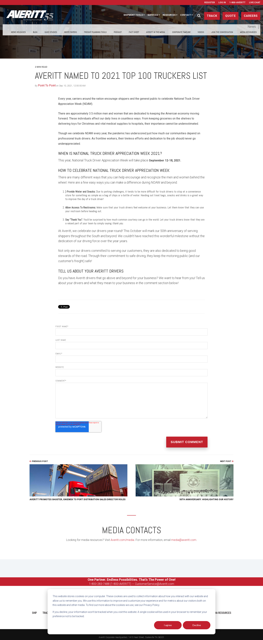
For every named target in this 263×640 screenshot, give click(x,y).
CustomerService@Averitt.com (154, 584)
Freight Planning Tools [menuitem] (95, 32)
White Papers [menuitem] (70, 32)
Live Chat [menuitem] (254, 2)
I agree (168, 625)
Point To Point (47, 85)
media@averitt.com (183, 540)
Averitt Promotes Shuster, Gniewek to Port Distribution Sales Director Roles (77, 499)
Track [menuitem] (46, 613)
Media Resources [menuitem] (248, 32)
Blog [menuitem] (35, 32)
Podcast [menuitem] (118, 32)
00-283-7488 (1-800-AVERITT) (112, 584)
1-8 (91, 584)
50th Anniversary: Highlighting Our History (206, 499)
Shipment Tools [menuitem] (133, 15)
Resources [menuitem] (169, 15)
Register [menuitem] (209, 2)
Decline (197, 625)
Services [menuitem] (152, 15)
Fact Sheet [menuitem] (134, 32)
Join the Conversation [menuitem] (222, 32)
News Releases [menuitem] (18, 32)
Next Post (226, 461)
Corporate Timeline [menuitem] (181, 32)
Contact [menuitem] (185, 15)
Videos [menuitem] (201, 32)
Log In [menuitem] (222, 2)
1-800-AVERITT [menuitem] (237, 2)
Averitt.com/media (122, 540)
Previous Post (39, 461)
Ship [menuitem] (34, 613)
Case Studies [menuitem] (51, 32)
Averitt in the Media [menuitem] (155, 32)
